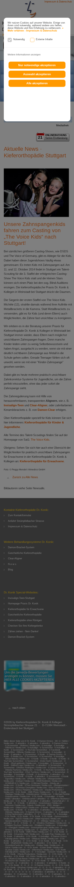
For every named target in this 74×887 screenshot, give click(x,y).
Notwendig (19, 39)
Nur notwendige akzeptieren (37, 65)
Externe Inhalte (44, 39)
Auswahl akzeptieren (37, 74)
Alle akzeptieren (37, 83)
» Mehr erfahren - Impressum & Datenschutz (35, 29)
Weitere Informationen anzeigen (24, 54)
